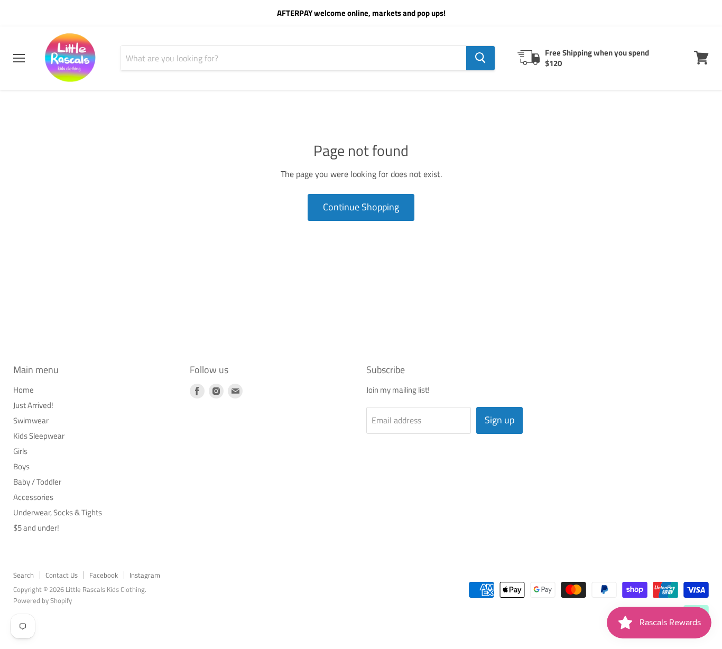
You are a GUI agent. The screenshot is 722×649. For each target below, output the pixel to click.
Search (23, 575)
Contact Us (61, 575)
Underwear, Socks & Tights (57, 512)
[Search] (480, 57)
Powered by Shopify (42, 600)
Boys (21, 466)
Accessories (33, 497)
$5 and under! (36, 528)
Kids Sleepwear (38, 436)
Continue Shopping (361, 207)
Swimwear (31, 420)
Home (23, 390)
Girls (20, 451)
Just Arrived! (33, 405)
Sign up (499, 420)
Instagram (144, 575)
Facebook (103, 575)
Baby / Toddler (37, 482)
